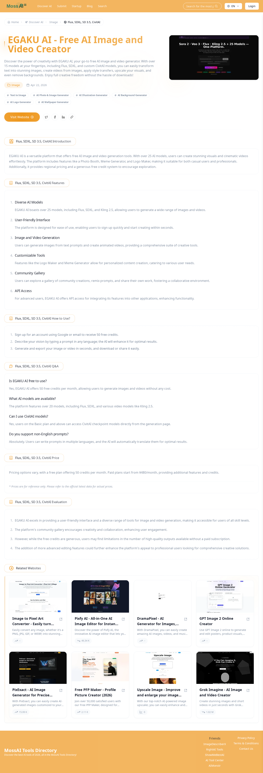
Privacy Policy (246, 738)
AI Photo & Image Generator (52, 95)
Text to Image (18, 95)
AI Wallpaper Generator (55, 102)
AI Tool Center (215, 760)
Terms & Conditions (246, 743)
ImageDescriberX (215, 744)
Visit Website (19, 117)
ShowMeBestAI (214, 755)
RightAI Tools (214, 749)
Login (251, 6)
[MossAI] (15, 6)
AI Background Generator (132, 95)
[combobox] (233, 6)
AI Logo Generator (20, 102)
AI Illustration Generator (93, 95)
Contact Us (246, 748)
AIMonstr (215, 765)
